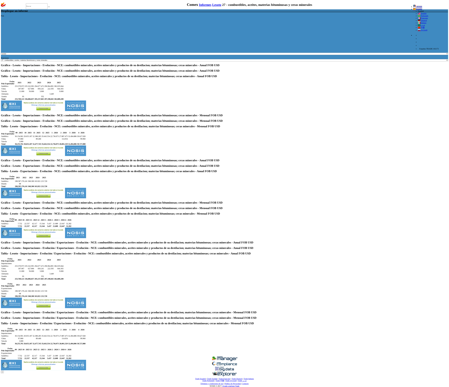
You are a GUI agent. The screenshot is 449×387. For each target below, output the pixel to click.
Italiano (423, 23)
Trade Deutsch (237, 379)
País (2, 16)
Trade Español (200, 379)
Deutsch (423, 21)
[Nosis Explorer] (224, 376)
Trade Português (208, 381)
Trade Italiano (249, 379)
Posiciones (5, 58)
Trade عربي (242, 381)
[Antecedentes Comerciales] (224, 360)
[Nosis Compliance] (224, 366)
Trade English (212, 379)
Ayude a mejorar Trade (230, 386)
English (423, 13)
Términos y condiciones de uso (211, 384)
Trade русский (231, 381)
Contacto (245, 384)
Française (424, 18)
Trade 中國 (220, 381)
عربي (422, 25)
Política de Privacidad (233, 384)
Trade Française (224, 379)
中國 (422, 28)
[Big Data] (224, 371)
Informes (205, 5)
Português (424, 16)
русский (423, 30)
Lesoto (216, 5)
